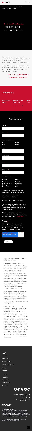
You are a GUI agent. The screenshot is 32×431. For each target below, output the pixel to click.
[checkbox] (14, 143)
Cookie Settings (5, 382)
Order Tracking (5, 358)
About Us (4, 368)
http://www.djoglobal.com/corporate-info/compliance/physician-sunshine (13, 287)
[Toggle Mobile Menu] (29, 2)
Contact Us (4, 356)
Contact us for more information (19, 74)
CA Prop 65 (4, 385)
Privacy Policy (20, 216)
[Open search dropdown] (26, 4)
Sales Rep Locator (6, 361)
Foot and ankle (16, 7)
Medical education (6, 7)
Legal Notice (5, 377)
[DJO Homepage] (6, 2)
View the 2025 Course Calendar (18, 77)
